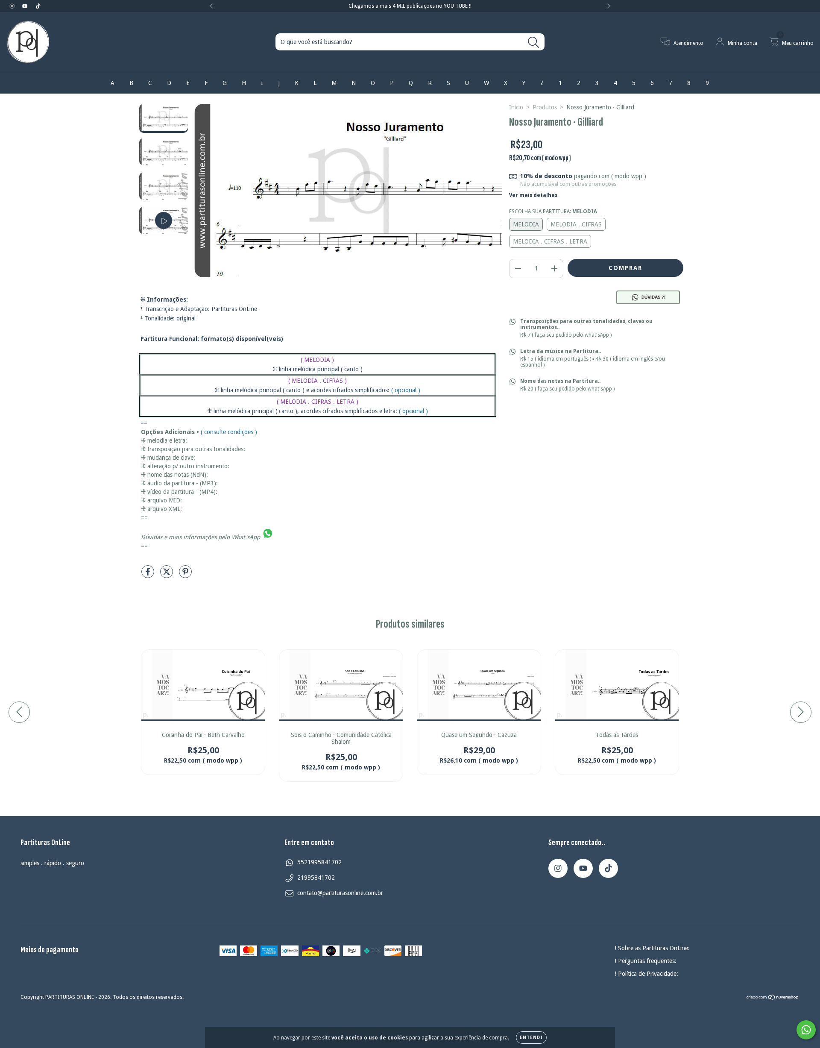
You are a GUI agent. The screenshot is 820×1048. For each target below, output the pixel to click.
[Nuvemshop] (773, 998)
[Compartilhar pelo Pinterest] (185, 575)
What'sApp (245, 537)
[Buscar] (534, 42)
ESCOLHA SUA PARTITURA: (553, 211)
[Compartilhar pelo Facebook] (148, 575)
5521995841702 (319, 862)
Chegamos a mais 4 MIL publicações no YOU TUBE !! (410, 6)
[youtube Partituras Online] (25, 6)
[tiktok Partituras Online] (38, 6)
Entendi (531, 1037)
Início (516, 107)
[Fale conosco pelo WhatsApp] (806, 1029)
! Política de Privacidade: (646, 973)
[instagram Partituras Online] (12, 6)
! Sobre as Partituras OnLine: (652, 948)
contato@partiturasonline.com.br (340, 892)
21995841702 (316, 877)
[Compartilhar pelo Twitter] (167, 575)
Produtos (545, 107)
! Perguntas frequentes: (645, 960)
